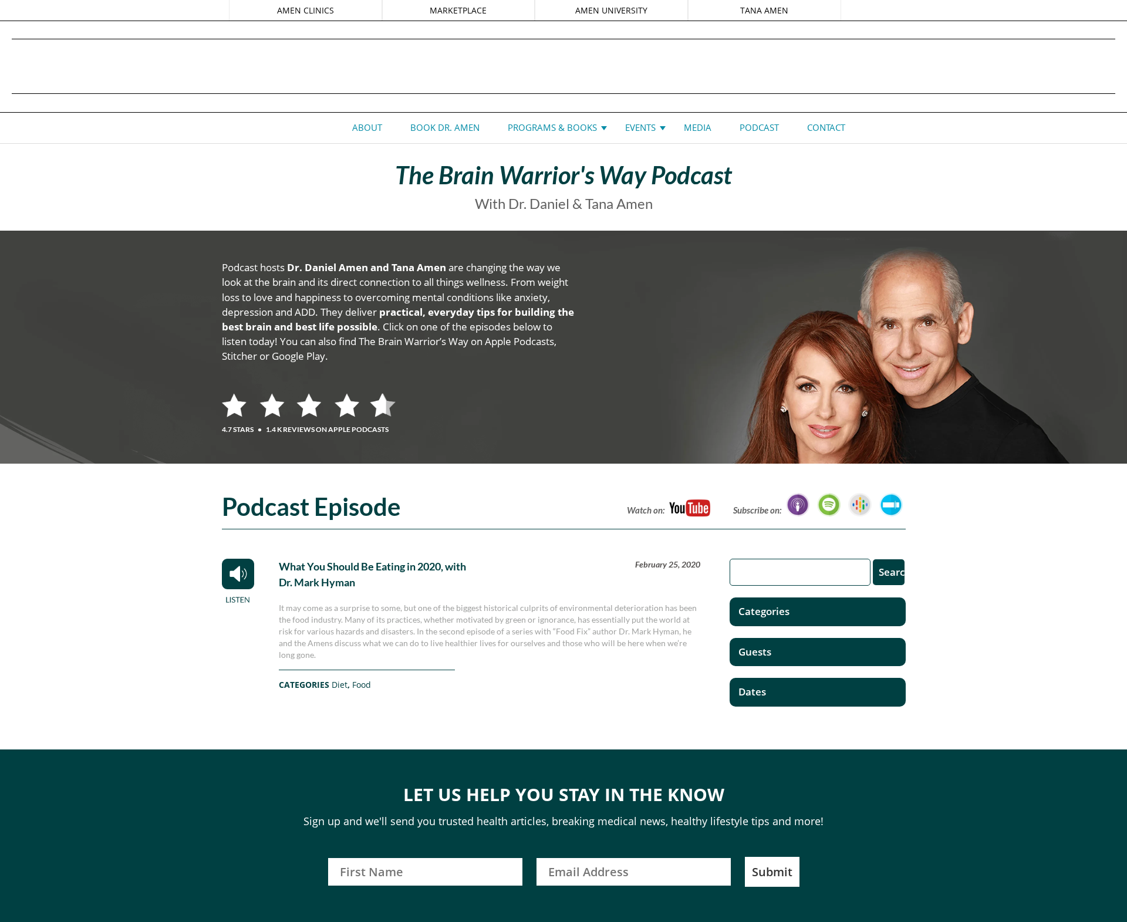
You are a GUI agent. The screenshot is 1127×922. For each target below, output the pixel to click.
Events (640, 127)
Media (697, 127)
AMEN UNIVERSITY (611, 10)
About (367, 127)
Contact (826, 127)
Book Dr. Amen (445, 127)
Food (361, 684)
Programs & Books (552, 127)
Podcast (759, 127)
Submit (772, 872)
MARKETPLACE (458, 10)
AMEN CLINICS (305, 10)
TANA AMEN (764, 10)
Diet (339, 684)
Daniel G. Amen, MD (563, 66)
